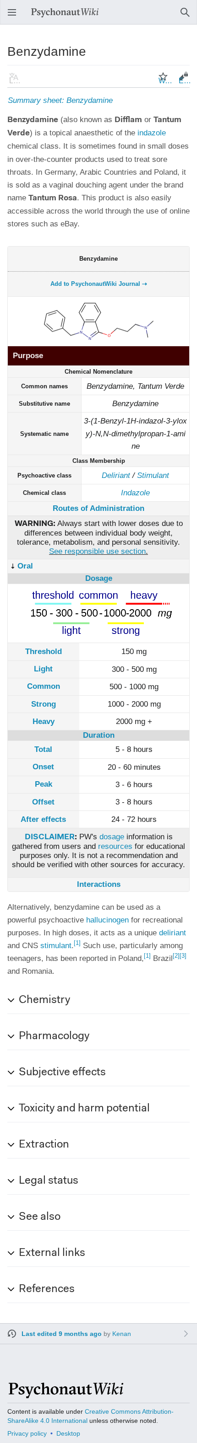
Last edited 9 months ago (62, 1333)
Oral (25, 566)
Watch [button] (166, 81)
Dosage (98, 578)
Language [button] (16, 81)
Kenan (121, 1333)
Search (188, 17)
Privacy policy (27, 1433)
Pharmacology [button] (54, 1036)
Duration (99, 735)
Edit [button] (185, 81)
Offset (43, 802)
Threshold (43, 651)
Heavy (44, 721)
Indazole (135, 492)
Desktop (68, 1433)
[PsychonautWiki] (65, 1394)
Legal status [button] (48, 1180)
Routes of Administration (98, 508)
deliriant (172, 932)
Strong (43, 704)
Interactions (98, 884)
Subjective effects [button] (62, 1072)
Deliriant (116, 475)
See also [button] (39, 1217)
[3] (183, 955)
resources (115, 846)
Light (43, 669)
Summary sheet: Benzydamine (60, 100)
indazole (151, 133)
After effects (43, 819)
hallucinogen (107, 920)
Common (43, 686)
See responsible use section (97, 551)
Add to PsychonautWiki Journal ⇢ (98, 283)
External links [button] (52, 1253)
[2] (176, 955)
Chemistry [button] (44, 1000)
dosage (111, 836)
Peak (43, 784)
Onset (43, 766)
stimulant (55, 945)
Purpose (28, 355)
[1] (77, 942)
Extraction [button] (44, 1144)
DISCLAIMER (50, 837)
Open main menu (14, 17)
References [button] (47, 1289)
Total (43, 749)
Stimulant (153, 475)
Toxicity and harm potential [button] (84, 1108)
